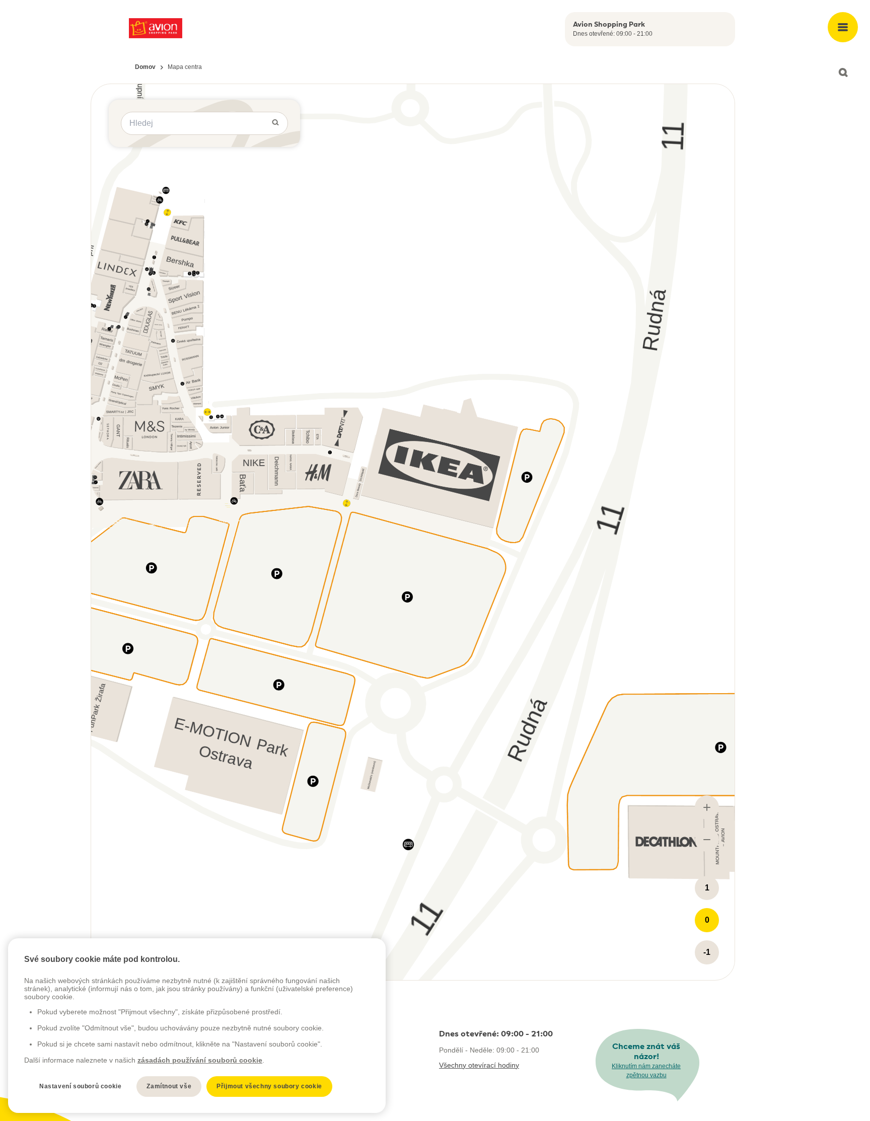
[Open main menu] (843, 27)
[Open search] (843, 72)
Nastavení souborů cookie (80, 1086)
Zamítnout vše (169, 1086)
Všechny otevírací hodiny (479, 1065)
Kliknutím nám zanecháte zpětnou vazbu (646, 1071)
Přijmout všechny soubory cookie (269, 1086)
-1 (706, 952)
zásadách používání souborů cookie (199, 1060)
